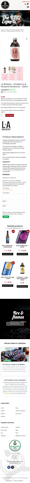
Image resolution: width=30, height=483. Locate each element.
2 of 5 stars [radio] (5, 190)
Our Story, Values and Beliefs (13, 364)
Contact (3, 410)
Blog (17, 408)
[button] (26, 39)
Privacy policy (9, 480)
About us (3, 413)
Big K (17, 430)
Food (17, 433)
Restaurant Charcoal (21, 435)
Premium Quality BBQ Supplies (12, 11)
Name (5, 201)
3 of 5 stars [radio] (7, 190)
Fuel (2, 433)
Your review (6, 193)
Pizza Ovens (4, 430)
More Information (7, 254)
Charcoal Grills (4, 427)
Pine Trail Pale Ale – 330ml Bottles (7, 246)
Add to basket (9, 115)
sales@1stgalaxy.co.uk (17, 461)
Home (2, 29)
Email (4, 206)
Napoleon (3, 435)
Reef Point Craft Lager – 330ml (7, 277)
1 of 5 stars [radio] (3, 190)
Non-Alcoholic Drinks (18, 29)
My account (18, 413)
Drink (11, 29)
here (7, 393)
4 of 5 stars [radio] (9, 190)
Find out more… (15, 324)
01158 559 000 (25, 1)
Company (7, 360)
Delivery (3, 416)
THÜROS (18, 427)
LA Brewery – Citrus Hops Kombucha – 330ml (22, 278)
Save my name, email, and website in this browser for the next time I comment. (14, 213)
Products (7, 29)
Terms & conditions (20, 410)
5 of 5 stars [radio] (12, 190)
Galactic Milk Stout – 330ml (22, 246)
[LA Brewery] (6, 125)
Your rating (6, 188)
